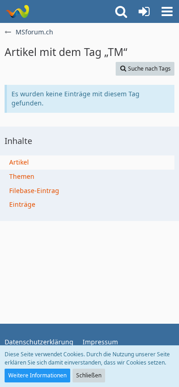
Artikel (19, 162)
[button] (167, 11)
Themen (21, 176)
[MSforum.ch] (17, 11)
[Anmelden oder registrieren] (144, 11)
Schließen (88, 375)
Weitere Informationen (37, 375)
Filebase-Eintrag (34, 190)
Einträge (22, 204)
